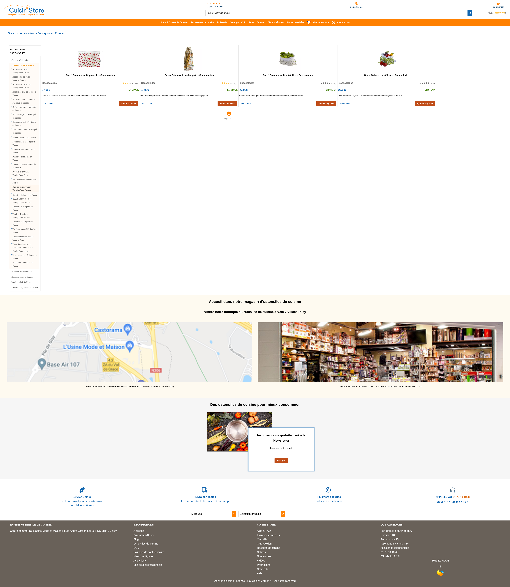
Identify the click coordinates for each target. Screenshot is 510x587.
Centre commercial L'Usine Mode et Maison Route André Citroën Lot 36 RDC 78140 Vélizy (63, 530)
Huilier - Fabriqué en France (24, 137)
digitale (228, 580)
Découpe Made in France (22, 277)
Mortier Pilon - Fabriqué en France (23, 143)
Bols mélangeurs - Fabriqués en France (24, 116)
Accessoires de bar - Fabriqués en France (20, 71)
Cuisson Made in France (21, 60)
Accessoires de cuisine (202, 22)
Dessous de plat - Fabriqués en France (24, 124)
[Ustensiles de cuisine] (24, 14)
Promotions (263, 564)
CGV (136, 547)
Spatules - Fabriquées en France (22, 208)
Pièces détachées (295, 22)
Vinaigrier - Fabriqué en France (22, 264)
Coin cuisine (247, 22)
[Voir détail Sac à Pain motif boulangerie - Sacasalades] (189, 58)
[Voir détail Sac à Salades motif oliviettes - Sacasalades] (288, 58)
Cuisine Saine (343, 22)
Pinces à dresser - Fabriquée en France (24, 166)
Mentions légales (143, 556)
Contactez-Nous (143, 535)
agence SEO (244, 580)
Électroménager (276, 22)
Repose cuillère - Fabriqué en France (24, 181)
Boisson (261, 22)
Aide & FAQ (264, 530)
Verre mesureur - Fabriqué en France (24, 257)
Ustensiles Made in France (22, 65)
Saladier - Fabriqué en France (24, 195)
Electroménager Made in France (24, 287)
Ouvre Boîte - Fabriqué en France (23, 151)
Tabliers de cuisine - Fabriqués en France (20, 216)
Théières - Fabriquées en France (22, 223)
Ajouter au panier (128, 103)
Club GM (262, 539)
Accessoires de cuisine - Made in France (22, 78)
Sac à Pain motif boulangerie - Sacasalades (189, 75)
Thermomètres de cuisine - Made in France (23, 238)
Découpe (234, 22)
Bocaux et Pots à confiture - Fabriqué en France (24, 101)
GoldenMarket (260, 580)
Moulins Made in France (21, 282)
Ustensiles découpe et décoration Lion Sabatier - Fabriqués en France (23, 247)
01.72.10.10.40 (389, 552)
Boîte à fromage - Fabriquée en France (24, 109)
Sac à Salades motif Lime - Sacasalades (386, 75)
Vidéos (261, 560)
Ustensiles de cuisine (145, 543)
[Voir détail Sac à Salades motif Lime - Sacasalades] (386, 58)
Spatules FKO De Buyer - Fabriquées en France (23, 201)
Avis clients (140, 560)
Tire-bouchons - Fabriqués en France (24, 231)
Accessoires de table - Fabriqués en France (21, 86)
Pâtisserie (222, 22)
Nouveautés (264, 556)
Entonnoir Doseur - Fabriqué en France (24, 131)
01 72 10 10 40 (214, 4)
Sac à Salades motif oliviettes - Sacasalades (288, 75)
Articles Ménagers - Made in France (24, 93)
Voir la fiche (48, 103)
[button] (470, 13)
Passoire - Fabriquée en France (22, 158)
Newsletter (263, 569)
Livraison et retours (268, 535)
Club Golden (264, 543)
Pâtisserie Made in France (22, 271)
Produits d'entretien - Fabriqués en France (21, 173)
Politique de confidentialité (148, 552)
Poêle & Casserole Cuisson (174, 22)
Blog (136, 539)
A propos (138, 530)
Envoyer (281, 460)
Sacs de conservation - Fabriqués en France (22, 188)
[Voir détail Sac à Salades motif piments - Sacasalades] (90, 58)
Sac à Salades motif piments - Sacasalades (90, 75)
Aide (259, 573)
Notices (261, 552)
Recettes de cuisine (268, 547)
